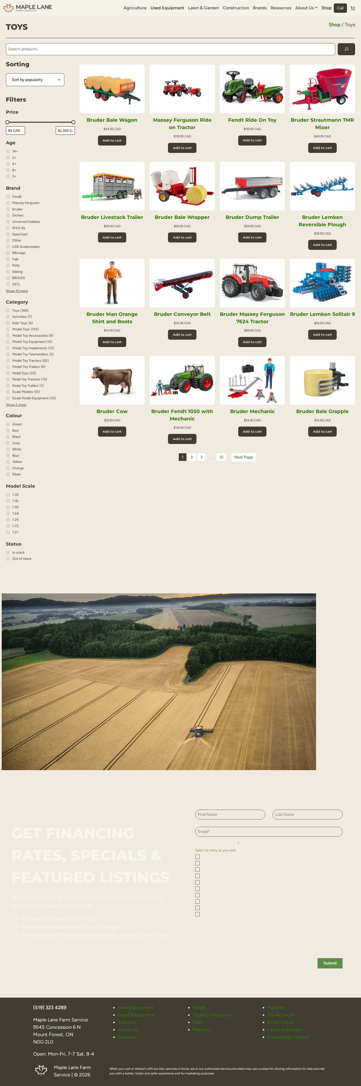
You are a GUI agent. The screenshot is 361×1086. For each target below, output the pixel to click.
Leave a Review (284, 1029)
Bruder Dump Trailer (252, 217)
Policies (276, 1007)
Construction (236, 8)
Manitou (202, 1029)
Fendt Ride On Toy (252, 120)
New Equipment (136, 1007)
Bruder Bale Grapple (322, 411)
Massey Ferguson (212, 1015)
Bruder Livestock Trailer (112, 217)
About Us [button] (304, 8)
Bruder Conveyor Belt (182, 314)
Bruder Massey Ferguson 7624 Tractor (252, 317)
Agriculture (135, 8)
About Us (128, 1029)
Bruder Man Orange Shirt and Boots (112, 317)
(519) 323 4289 (49, 1007)
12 (221, 457)
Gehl (198, 1022)
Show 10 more (17, 291)
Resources (281, 8)
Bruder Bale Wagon (112, 120)
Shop (326, 8)
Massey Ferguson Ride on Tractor (182, 123)
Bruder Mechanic (252, 411)
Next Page (243, 457)
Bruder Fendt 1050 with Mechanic (182, 415)
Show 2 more (16, 405)
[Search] (346, 49)
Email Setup (280, 1022)
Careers (126, 1037)
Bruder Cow (112, 411)
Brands (260, 8)
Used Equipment (167, 8)
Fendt (199, 1007)
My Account (281, 1015)
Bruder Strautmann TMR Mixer (322, 123)
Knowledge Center (288, 1037)
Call (340, 8)
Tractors (127, 1022)
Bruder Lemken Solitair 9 (322, 314)
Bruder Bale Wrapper (182, 217)
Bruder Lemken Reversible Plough (322, 221)
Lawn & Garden (203, 8)
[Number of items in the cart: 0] (352, 8)
